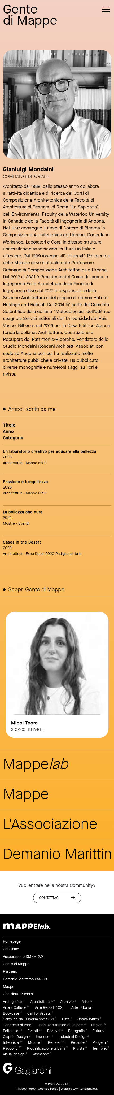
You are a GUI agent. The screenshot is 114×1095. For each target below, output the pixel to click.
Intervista (11, 1042)
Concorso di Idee (17, 1025)
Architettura (40, 1001)
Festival (53, 1030)
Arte (85, 1001)
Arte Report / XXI (49, 1007)
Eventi (33, 1030)
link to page (57, 675)
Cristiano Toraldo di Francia (61, 1025)
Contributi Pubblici (18, 994)
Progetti (99, 1042)
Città (65, 1019)
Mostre (34, 1042)
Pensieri (55, 1042)
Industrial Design (72, 1036)
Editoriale (10, 1030)
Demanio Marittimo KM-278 (25, 979)
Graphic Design (15, 1036)
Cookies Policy (48, 1089)
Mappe (8, 986)
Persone (78, 1042)
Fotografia (76, 1030)
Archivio (67, 1001)
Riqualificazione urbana (46, 1048)
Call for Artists (39, 1013)
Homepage (12, 941)
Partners (10, 971)
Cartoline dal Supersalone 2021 (28, 1019)
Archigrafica (12, 1001)
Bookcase (11, 1013)
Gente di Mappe (16, 964)
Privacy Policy (26, 1089)
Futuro (98, 1030)
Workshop (41, 1054)
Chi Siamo (11, 948)
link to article (57, 458)
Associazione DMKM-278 (23, 956)
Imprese (42, 1036)
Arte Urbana (81, 1007)
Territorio (99, 1048)
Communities (88, 1019)
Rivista (78, 1048)
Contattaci (49, 897)
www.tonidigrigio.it (85, 1089)
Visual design (14, 1054)
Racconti (10, 1048)
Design (97, 1025)
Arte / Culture (14, 1007)
